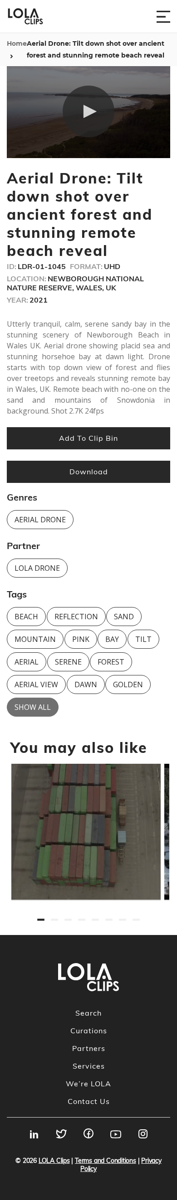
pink (80, 639)
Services (89, 1065)
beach (26, 617)
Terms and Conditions (105, 1161)
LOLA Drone (37, 568)
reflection (76, 617)
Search (88, 1012)
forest (111, 662)
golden (128, 684)
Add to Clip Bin (88, 438)
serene (68, 662)
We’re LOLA (88, 1083)
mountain (35, 639)
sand (124, 617)
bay (112, 639)
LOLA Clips (54, 1161)
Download (88, 471)
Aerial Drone (40, 520)
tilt (143, 639)
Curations (88, 1030)
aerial (27, 662)
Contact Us (89, 1101)
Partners (88, 1048)
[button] (88, 111)
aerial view (36, 684)
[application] (88, 112)
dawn (85, 684)
